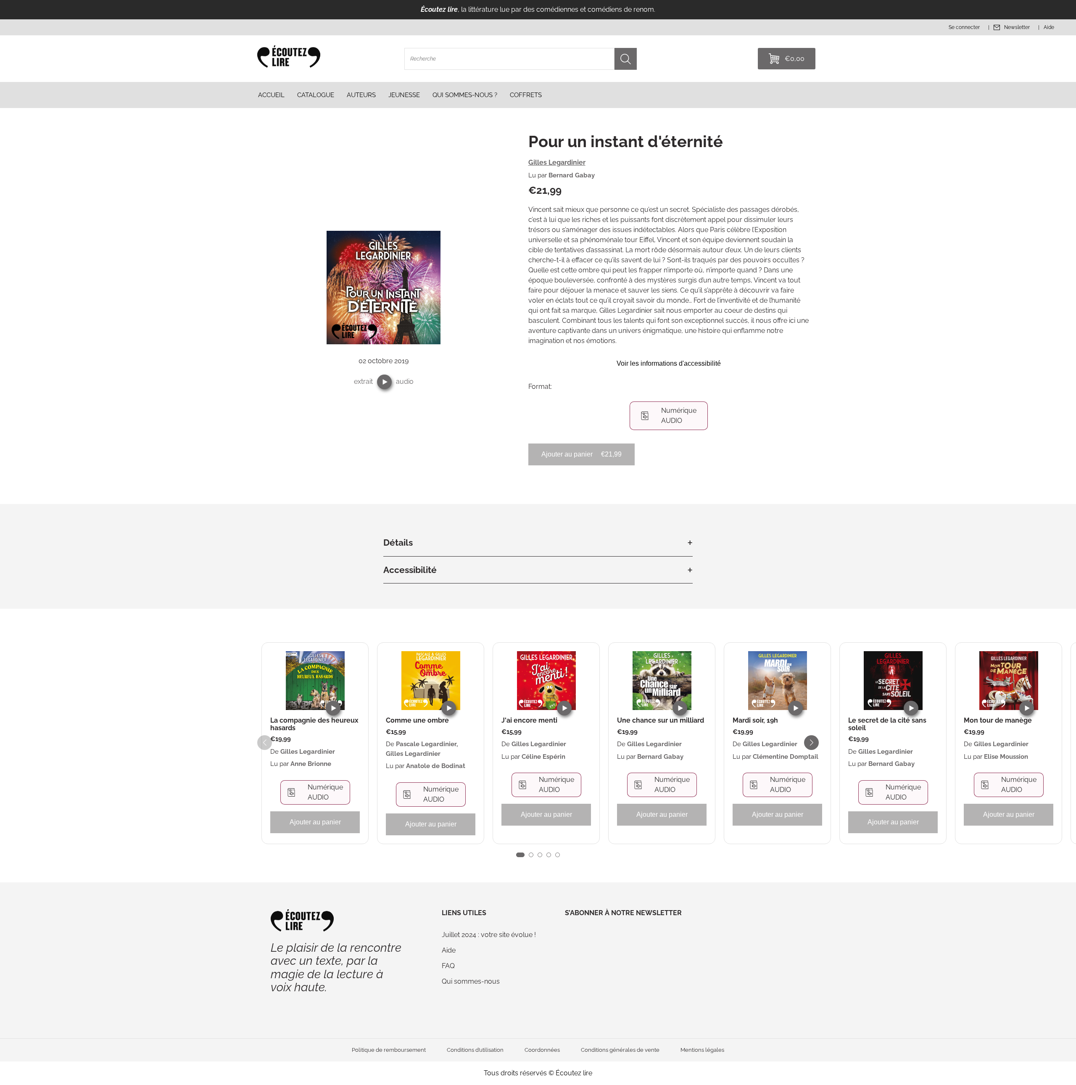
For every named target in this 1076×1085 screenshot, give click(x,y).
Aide (449, 950)
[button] (384, 382)
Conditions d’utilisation (475, 1050)
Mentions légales (702, 1050)
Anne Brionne (310, 764)
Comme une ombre (417, 720)
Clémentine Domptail (785, 756)
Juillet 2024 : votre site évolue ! (489, 935)
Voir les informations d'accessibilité (669, 363)
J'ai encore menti (529, 720)
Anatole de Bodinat (435, 766)
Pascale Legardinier (426, 744)
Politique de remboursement (389, 1050)
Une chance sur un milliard (660, 720)
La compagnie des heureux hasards (314, 724)
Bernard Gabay (572, 175)
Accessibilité (410, 570)
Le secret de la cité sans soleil (887, 724)
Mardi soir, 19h (755, 720)
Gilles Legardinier (556, 162)
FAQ (448, 966)
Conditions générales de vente (620, 1050)
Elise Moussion (1006, 756)
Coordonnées (542, 1050)
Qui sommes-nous (471, 981)
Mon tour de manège (998, 720)
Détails (398, 542)
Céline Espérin (543, 756)
